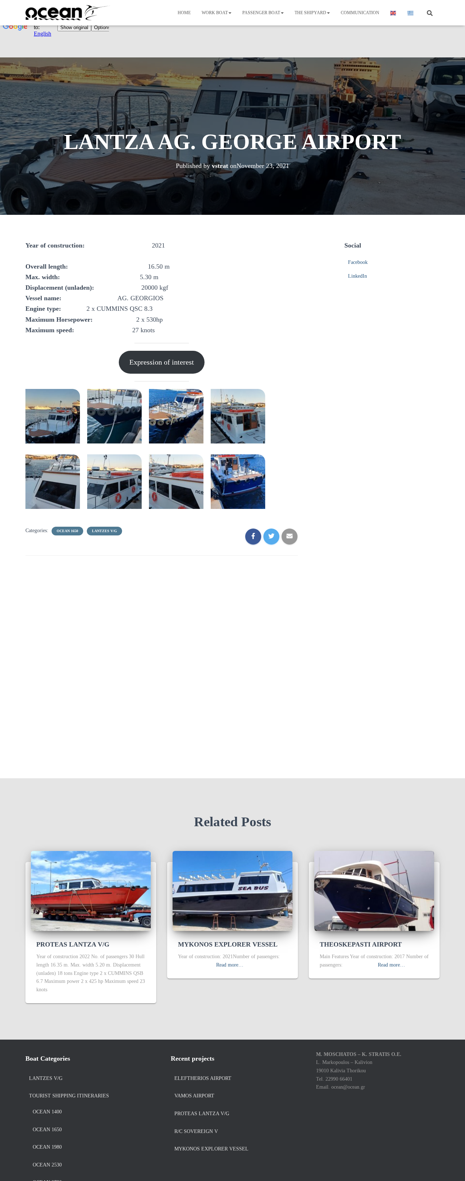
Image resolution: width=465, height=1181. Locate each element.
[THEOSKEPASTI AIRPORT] (374, 890)
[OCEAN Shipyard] (68, 12)
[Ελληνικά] (411, 13)
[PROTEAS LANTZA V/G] (91, 890)
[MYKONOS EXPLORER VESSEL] (232, 890)
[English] (393, 13)
